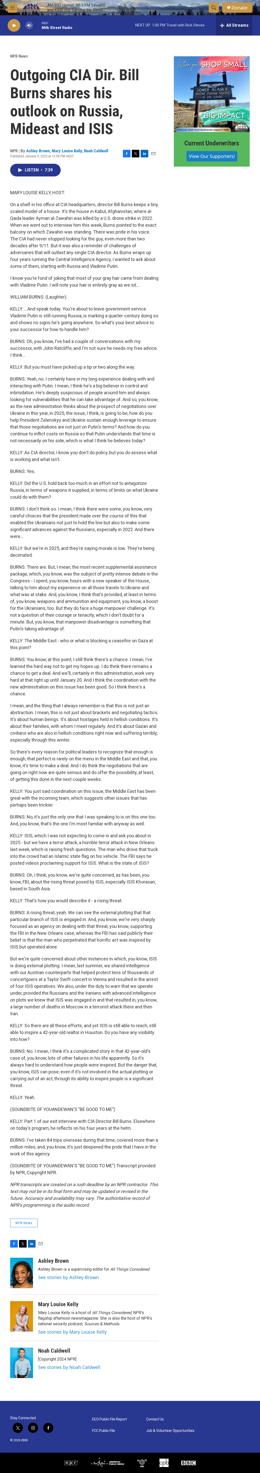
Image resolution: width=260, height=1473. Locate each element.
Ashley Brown (38, 150)
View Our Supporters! (212, 156)
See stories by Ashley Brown (68, 1277)
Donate (239, 7)
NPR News (19, 56)
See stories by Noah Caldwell (69, 1367)
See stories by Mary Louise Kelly (72, 1332)
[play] (14, 25)
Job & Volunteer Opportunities (170, 1431)
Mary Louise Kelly (67, 150)
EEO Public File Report (109, 1419)
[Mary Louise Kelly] (21, 1316)
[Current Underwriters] (212, 94)
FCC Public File (103, 1431)
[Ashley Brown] (21, 1273)
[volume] (29, 25)
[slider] (37, 25)
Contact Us (155, 1419)
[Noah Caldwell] (21, 1363)
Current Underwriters (211, 143)
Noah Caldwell (96, 150)
